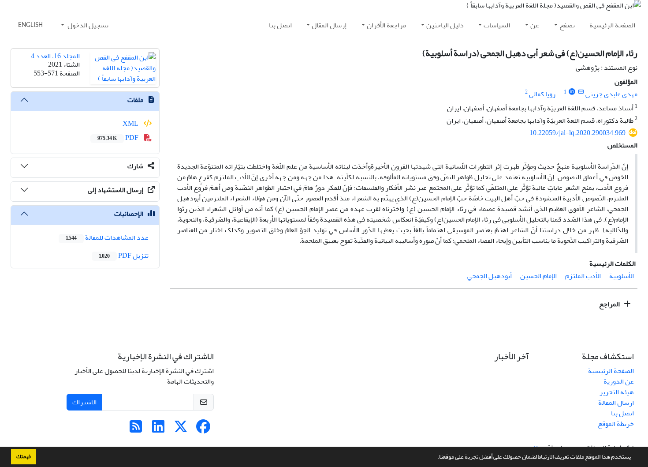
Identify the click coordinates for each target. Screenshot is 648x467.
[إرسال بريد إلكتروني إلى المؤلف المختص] (580, 92)
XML (131, 123)
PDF (118, 137)
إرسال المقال (329, 25)
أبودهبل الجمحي (489, 275)
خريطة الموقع (616, 423)
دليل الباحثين (445, 25)
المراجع (610, 304)
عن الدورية (618, 381)
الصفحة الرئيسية (612, 25)
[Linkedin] (158, 429)
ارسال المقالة (616, 402)
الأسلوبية (621, 275)
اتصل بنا (280, 25)
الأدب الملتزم (583, 275)
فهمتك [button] (23, 456)
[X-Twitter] (180, 429)
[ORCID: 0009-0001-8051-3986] (572, 92)
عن (534, 25)
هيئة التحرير (617, 392)
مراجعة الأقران (386, 25)
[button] (435, 457)
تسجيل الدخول (87, 25)
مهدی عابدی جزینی (611, 94)
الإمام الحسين (538, 275)
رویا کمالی (542, 94)
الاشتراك (84, 402)
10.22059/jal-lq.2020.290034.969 (577, 132)
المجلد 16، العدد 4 (55, 56)
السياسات (497, 25)
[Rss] (135, 429)
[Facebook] (203, 429)
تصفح (567, 25)
